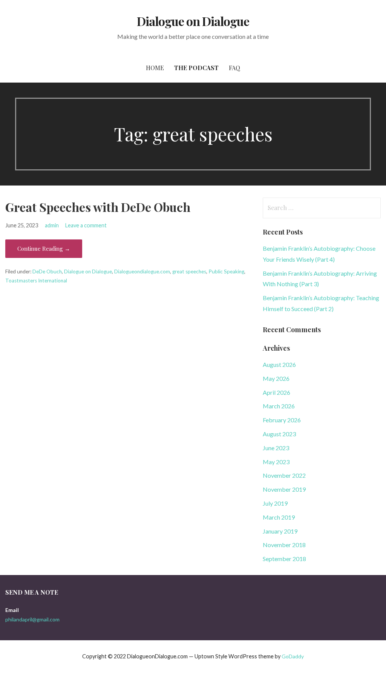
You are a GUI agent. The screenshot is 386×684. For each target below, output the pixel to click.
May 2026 (276, 378)
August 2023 (279, 433)
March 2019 (279, 517)
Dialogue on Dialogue (193, 21)
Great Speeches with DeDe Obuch (97, 207)
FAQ (234, 68)
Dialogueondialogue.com (142, 271)
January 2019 (280, 531)
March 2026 (279, 405)
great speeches (189, 271)
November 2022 (284, 475)
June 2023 (276, 447)
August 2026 (279, 364)
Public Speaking (226, 271)
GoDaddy (293, 656)
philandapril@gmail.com (32, 619)
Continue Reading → (43, 248)
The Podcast (196, 68)
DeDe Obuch (47, 271)
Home (155, 68)
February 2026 (282, 419)
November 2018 (284, 544)
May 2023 (276, 461)
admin (52, 225)
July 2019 (275, 503)
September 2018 (284, 558)
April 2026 (276, 392)
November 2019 (284, 489)
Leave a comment (86, 225)
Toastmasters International (36, 281)
